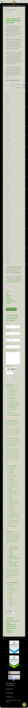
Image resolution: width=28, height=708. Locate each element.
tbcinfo (17, 281)
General (7, 278)
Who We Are (8, 295)
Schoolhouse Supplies (13, 562)
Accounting (18, 276)
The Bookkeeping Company (16, 266)
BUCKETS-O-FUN (10, 632)
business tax (18, 280)
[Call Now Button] (24, 705)
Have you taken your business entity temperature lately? (14, 21)
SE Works (11, 552)
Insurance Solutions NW (11, 626)
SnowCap (11, 554)
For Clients (8, 303)
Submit (8, 378)
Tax (10, 278)
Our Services (8, 297)
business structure (11, 280)
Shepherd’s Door (12, 556)
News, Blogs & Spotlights (11, 301)
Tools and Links (9, 299)
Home (7, 293)
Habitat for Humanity (13, 565)
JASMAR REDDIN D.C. (11, 624)
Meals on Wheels (12, 563)
